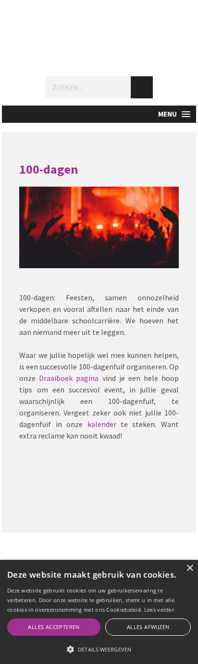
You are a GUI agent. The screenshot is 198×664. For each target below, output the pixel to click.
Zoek (142, 87)
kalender (101, 424)
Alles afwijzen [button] (148, 626)
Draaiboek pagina (69, 378)
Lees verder (159, 609)
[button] (99, 114)
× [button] (189, 568)
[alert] (99, 612)
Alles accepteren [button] (53, 626)
